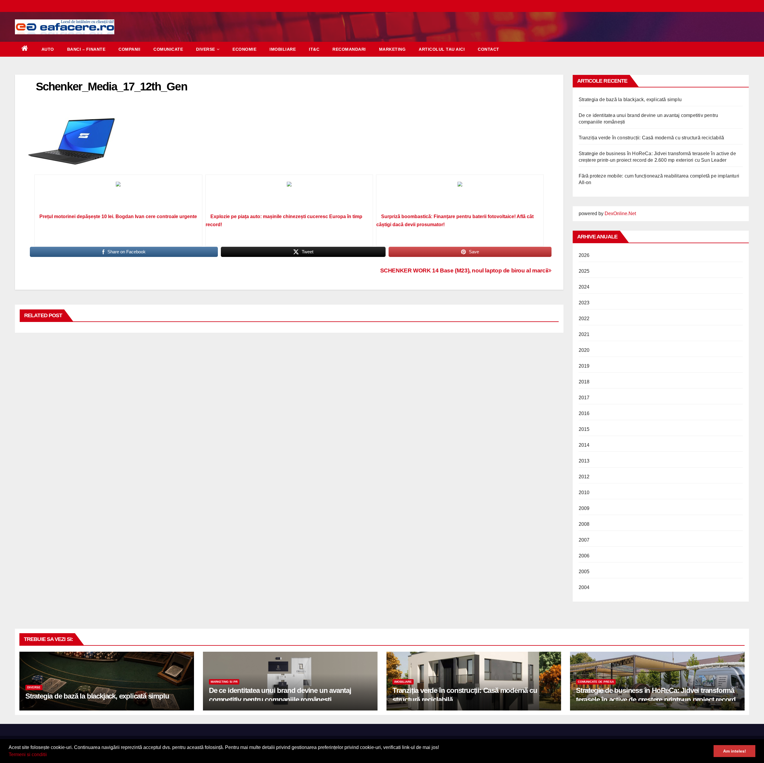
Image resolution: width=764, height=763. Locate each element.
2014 (584, 445)
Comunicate (168, 49)
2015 (584, 429)
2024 (584, 286)
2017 (584, 397)
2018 (584, 381)
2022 (584, 318)
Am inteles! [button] (734, 751)
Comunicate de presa (596, 681)
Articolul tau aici (442, 49)
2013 (584, 460)
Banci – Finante (86, 49)
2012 (584, 476)
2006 (584, 555)
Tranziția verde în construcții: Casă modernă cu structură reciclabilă (651, 137)
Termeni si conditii (28, 754)
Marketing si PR (224, 681)
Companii (129, 49)
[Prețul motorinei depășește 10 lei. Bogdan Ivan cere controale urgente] (118, 196)
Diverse (205, 49)
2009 (584, 508)
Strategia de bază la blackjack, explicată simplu (630, 99)
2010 (584, 492)
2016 (584, 413)
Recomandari (349, 49)
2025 (584, 271)
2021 (584, 334)
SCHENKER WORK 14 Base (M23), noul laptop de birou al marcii (464, 270)
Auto (47, 49)
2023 (584, 302)
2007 (584, 539)
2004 (584, 587)
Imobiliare (282, 49)
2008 (584, 524)
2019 (584, 366)
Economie (244, 49)
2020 (584, 350)
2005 (584, 571)
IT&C (314, 49)
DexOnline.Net (620, 213)
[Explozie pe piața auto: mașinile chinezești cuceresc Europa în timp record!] (289, 196)
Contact (488, 49)
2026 (584, 255)
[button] (49, 755)
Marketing (392, 49)
